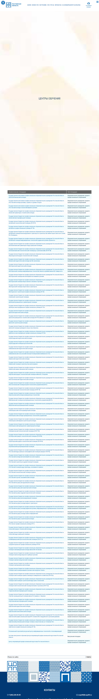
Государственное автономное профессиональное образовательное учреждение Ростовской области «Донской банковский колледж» (36, 196)
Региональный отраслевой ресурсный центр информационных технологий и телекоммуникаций (35, 631)
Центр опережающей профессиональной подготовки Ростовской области (29, 641)
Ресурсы (50, 5)
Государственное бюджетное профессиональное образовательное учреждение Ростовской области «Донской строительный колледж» (36, 322)
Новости (35, 5)
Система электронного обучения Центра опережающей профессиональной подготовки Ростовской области (36, 636)
